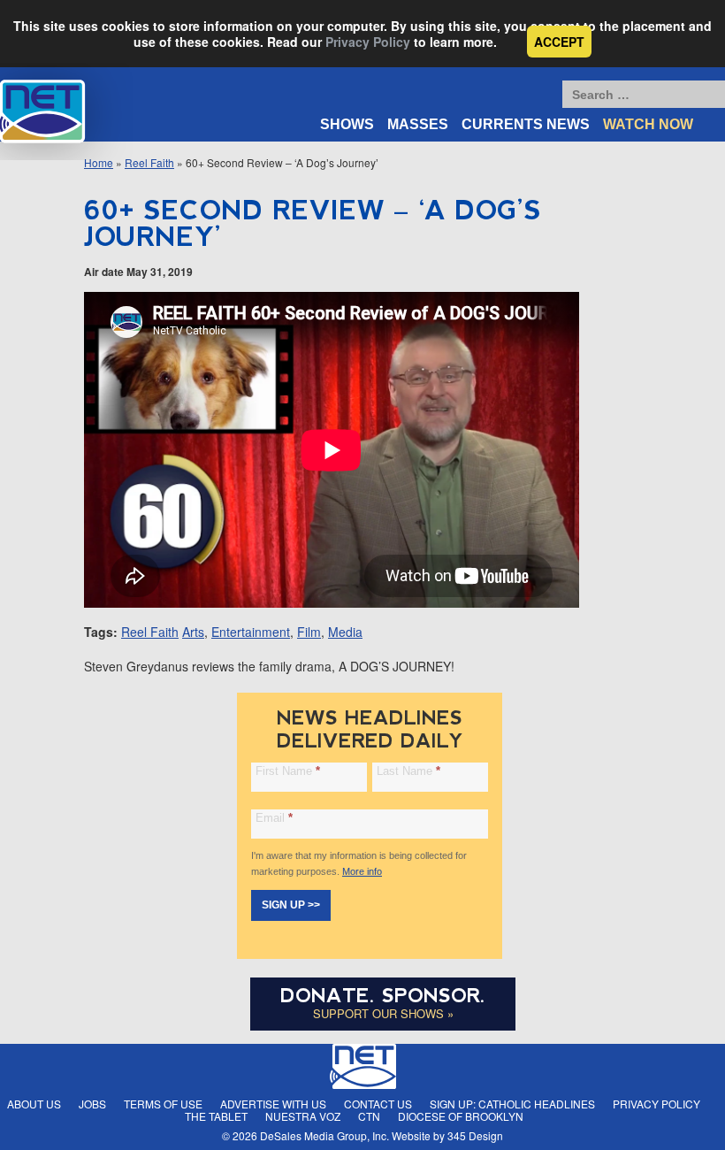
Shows (347, 124)
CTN (369, 1115)
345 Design (475, 1135)
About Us (34, 1103)
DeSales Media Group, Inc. (324, 1135)
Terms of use (163, 1103)
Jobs (92, 1103)
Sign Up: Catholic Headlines (512, 1103)
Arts (193, 631)
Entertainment (250, 631)
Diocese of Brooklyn (460, 1115)
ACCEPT (559, 41)
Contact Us (378, 1103)
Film (309, 631)
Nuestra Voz (302, 1115)
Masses (417, 124)
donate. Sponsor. (382, 996)
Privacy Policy (367, 41)
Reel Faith (149, 162)
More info (362, 871)
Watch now (648, 124)
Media (345, 631)
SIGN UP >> (291, 905)
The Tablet (216, 1115)
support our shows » (383, 1013)
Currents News (526, 124)
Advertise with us (273, 1103)
